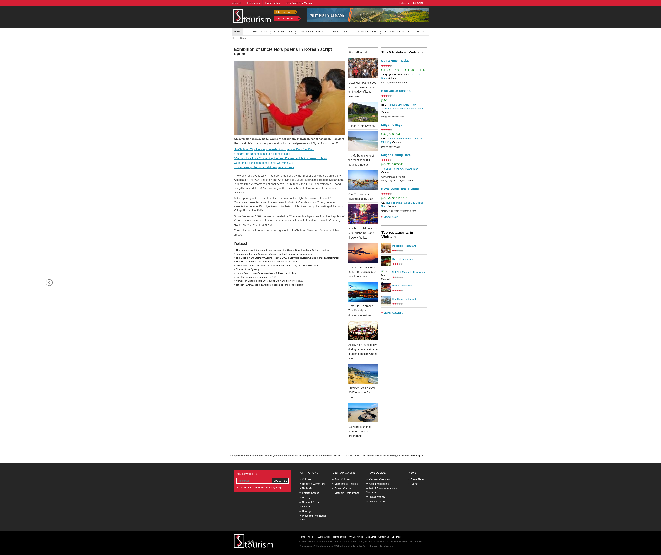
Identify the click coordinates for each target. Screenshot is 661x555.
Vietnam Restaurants (347, 493)
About (310, 537)
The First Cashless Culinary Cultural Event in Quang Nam (267, 261)
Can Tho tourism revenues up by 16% (256, 277)
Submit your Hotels (284, 18)
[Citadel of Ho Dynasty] (363, 112)
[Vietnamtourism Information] (252, 16)
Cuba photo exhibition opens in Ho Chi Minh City (263, 162)
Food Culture (342, 479)
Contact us (383, 537)
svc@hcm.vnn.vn (390, 146)
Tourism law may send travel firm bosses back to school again (269, 284)
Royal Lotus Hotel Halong (400, 188)
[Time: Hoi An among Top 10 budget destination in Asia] (363, 292)
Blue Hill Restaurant (403, 259)
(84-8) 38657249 (391, 134)
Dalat (412, 74)
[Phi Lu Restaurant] (386, 287)
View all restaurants (392, 312)
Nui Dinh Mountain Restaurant (408, 272)
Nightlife (307, 488)
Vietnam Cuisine (366, 31)
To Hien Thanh (394, 138)
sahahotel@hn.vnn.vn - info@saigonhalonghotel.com (397, 178)
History (306, 497)
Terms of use (339, 537)
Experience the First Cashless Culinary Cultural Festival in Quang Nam (274, 254)
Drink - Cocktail (343, 488)
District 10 (408, 138)
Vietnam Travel (348, 541)
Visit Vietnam (386, 546)
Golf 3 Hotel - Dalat (395, 60)
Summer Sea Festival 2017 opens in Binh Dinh (361, 393)
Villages (306, 506)
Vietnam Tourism (316, 541)
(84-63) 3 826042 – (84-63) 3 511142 (403, 70)
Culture (306, 479)
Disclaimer (370, 537)
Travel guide (339, 31)
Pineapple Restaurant (404, 245)
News (420, 31)
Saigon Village (391, 125)
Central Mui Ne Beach (398, 108)
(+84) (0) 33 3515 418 (394, 198)
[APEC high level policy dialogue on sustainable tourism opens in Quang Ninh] (363, 330)
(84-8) (384, 100)
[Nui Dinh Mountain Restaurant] (386, 274)
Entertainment (310, 493)
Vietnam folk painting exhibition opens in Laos (262, 153)
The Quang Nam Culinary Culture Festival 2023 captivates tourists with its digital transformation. (288, 257)
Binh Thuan (417, 108)
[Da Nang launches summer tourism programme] (363, 412)
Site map (396, 537)
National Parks (310, 502)
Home (237, 31)
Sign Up (419, 3)
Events (414, 483)
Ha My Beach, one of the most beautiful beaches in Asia (266, 273)
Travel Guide (376, 472)
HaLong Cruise (323, 537)
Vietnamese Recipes (346, 483)
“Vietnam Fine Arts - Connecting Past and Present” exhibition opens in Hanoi (280, 158)
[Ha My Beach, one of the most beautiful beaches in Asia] (363, 141)
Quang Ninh (411, 168)
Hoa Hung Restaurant (404, 298)
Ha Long (386, 168)
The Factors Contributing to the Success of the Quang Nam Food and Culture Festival (282, 250)
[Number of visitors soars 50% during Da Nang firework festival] (363, 214)
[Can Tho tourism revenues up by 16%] (363, 180)
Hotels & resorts (311, 31)
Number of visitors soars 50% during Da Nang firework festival (269, 280)
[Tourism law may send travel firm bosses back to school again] (363, 253)
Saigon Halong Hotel (396, 155)
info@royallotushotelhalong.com (398, 210)
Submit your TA (283, 12)
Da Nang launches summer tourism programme (359, 431)
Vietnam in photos (396, 31)
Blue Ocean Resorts (396, 91)
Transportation (377, 501)
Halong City (398, 168)
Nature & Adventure (313, 483)
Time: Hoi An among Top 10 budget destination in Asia (360, 311)
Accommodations (379, 483)
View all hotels (389, 216)
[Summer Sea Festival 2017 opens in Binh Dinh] (363, 374)
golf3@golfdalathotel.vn (394, 82)
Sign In (404, 3)
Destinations (283, 31)
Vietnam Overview (379, 479)
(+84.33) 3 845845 (392, 164)
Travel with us (377, 496)
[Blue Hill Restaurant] (386, 261)
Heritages (307, 511)
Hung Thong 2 (394, 202)
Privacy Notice (355, 537)
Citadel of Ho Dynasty (247, 269)
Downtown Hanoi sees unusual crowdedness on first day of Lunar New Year (277, 265)
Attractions (258, 31)
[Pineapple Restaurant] (386, 248)
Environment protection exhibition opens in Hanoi (264, 167)
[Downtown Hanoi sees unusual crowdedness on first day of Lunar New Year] (363, 68)
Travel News (417, 479)
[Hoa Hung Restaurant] (386, 301)
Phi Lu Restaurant (402, 285)
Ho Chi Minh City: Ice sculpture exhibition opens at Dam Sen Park (274, 149)
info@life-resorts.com (392, 116)
